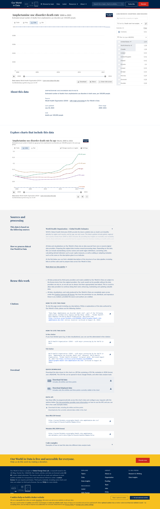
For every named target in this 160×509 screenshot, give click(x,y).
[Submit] (122, 4)
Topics (83, 474)
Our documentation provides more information (72, 402)
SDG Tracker (85, 493)
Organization (109, 477)
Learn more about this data (51, 80)
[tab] (16, 22)
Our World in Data (16, 4)
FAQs (44, 482)
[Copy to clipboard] (107, 314)
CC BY (35, 82)
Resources (72, 4)
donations (39, 500)
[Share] (82, 196)
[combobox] (108, 4)
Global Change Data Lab (41, 471)
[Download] (78, 196)
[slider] (24, 76)
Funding (107, 481)
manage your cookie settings (84, 504)
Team (106, 485)
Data (58, 4)
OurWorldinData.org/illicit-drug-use (22, 82)
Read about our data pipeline (55, 267)
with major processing (77, 101)
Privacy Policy (69, 504)
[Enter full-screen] (87, 196)
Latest (64, 4)
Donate (143, 4)
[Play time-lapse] (14, 76)
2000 (19, 76)
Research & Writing (135, 474)
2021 (110, 76)
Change (70, 148)
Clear (145, 28)
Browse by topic (48, 4)
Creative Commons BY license (65, 294)
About (82, 4)
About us (108, 474)
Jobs (106, 488)
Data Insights (85, 481)
